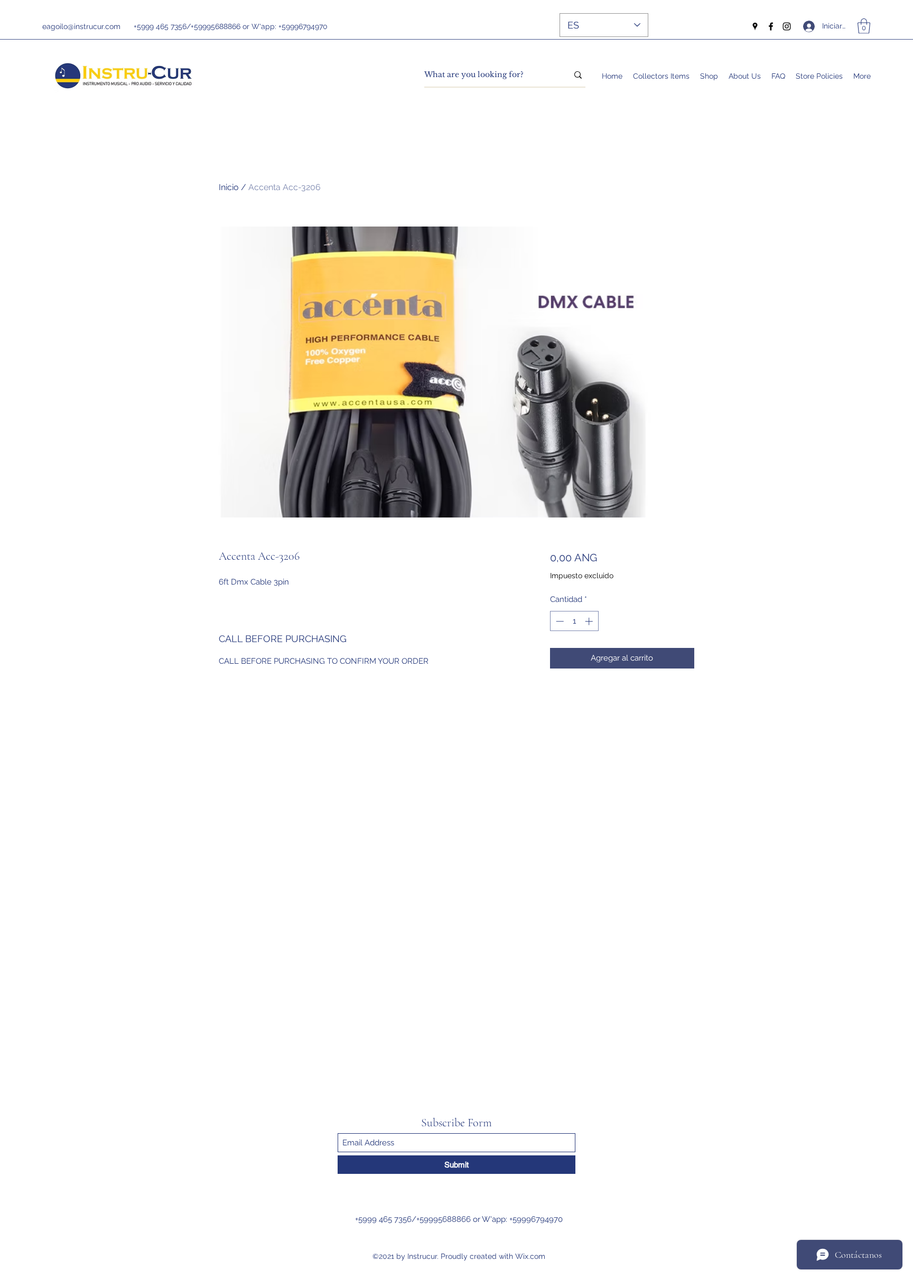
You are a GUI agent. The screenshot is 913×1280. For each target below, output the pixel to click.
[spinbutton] (574, 621)
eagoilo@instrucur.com (81, 26)
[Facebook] (771, 26)
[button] (864, 26)
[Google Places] (755, 26)
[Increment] (590, 621)
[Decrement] (559, 621)
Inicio (229, 187)
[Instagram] (786, 26)
